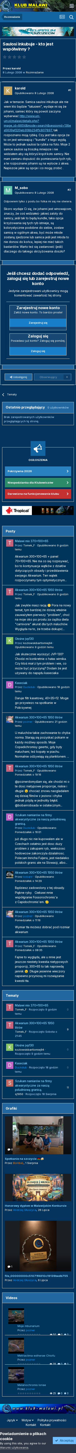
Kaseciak (21, 683)
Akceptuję (66, 1440)
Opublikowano (34, 93)
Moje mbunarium (28, 1326)
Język (11, 1420)
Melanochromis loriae (32, 1385)
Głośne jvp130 (24, 638)
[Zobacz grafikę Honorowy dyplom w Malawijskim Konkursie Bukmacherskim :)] (38, 1187)
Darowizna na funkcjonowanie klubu (33, 493)
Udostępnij (19, 377)
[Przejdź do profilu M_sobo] (8, 190)
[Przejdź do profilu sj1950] (9, 1083)
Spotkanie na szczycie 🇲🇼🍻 (24, 1158)
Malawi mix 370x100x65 (31, 541)
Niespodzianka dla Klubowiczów (30, 482)
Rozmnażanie (35, 72)
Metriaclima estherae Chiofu (36, 1355)
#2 (69, 189)
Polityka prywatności (52, 1420)
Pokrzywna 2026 (20, 471)
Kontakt (31, 1425)
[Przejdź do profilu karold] (8, 90)
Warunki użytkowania (14, 1447)
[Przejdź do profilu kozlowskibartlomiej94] (9, 640)
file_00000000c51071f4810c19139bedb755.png (39, 1276)
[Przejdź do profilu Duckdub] (9, 684)
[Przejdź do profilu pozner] (9, 719)
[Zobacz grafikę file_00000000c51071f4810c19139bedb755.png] (38, 1246)
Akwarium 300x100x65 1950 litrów (38, 590)
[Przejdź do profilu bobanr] (9, 874)
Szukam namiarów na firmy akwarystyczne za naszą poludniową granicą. (40, 819)
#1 (69, 90)
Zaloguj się (38, 351)
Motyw (27, 1420)
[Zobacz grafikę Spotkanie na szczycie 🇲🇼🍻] (38, 1135)
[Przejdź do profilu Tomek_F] (9, 543)
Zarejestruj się (38, 322)
